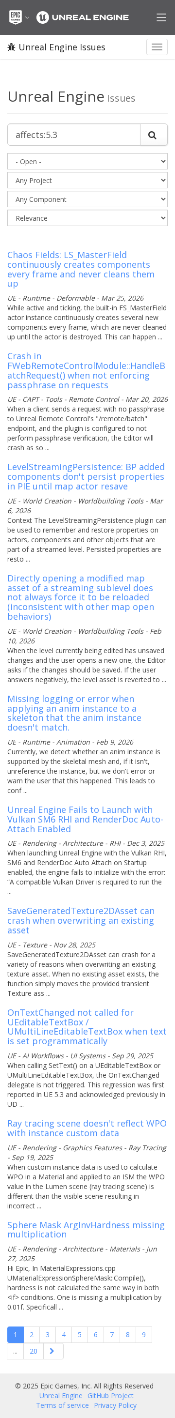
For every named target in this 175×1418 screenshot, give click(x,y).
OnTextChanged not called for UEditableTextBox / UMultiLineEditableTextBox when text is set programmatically (87, 1026)
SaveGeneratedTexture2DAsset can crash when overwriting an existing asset (81, 920)
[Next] (53, 1351)
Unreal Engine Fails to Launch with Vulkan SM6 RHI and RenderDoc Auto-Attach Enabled (85, 819)
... (15, 1351)
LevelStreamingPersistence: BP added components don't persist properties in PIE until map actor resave (86, 476)
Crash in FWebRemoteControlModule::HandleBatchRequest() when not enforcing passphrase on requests (86, 370)
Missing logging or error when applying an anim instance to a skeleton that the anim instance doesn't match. (74, 713)
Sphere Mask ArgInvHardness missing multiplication (86, 1229)
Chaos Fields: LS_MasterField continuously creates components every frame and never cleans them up (81, 269)
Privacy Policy (115, 1405)
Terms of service (62, 1405)
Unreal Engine (61, 1395)
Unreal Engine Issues (61, 47)
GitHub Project (111, 1395)
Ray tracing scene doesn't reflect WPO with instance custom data (87, 1128)
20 (33, 1351)
